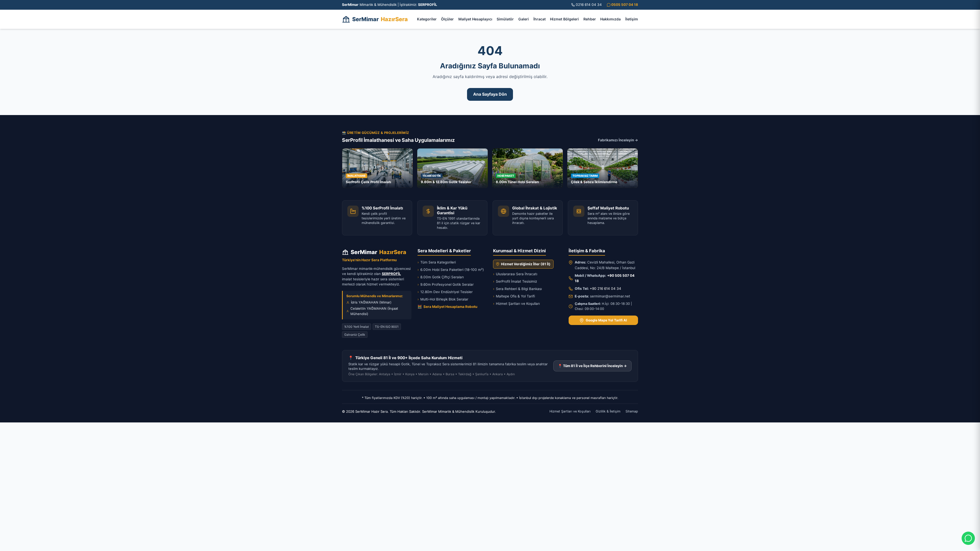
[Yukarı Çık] (11, 544)
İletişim (631, 19)
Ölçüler (447, 19)
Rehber (589, 19)
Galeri (523, 19)
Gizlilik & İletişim (608, 411)
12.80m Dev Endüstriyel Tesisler (445, 292)
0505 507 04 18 (624, 5)
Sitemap (632, 411)
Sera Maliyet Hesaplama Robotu (447, 307)
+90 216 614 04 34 (605, 288)
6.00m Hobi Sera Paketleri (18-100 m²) (451, 270)
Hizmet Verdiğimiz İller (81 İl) (525, 264)
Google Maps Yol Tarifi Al (606, 320)
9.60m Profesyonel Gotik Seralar (446, 284)
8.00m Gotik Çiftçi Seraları (441, 277)
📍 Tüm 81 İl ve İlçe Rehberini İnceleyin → (592, 366)
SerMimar (380, 19)
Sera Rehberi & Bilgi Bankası (517, 289)
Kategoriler (427, 19)
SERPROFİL (391, 274)
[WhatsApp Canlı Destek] (968, 538)
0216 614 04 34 (589, 5)
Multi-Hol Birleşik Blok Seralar (443, 299)
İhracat (539, 19)
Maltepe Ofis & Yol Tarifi (514, 296)
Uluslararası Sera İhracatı (515, 274)
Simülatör (505, 19)
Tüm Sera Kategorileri (437, 262)
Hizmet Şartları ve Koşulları (516, 304)
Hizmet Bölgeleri (564, 19)
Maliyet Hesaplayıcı (475, 19)
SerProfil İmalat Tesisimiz (515, 281)
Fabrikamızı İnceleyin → (618, 140)
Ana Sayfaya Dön (490, 94)
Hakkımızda (610, 19)
